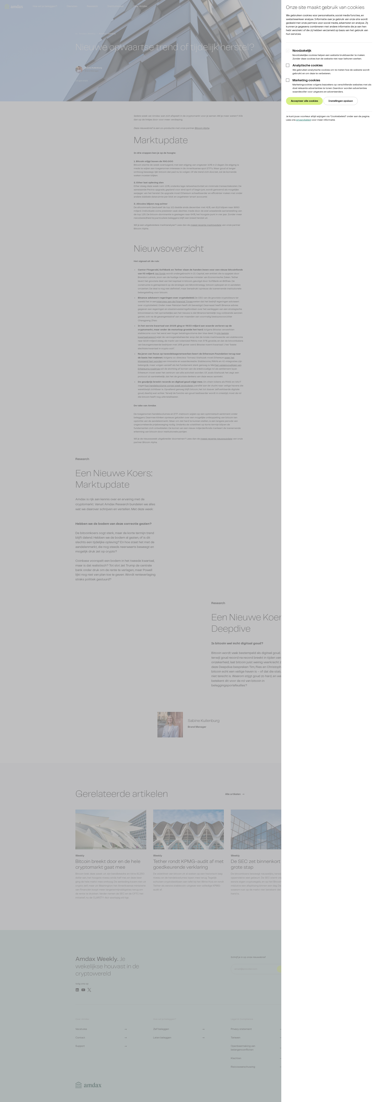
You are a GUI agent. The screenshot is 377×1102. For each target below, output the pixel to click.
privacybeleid (303, 120)
